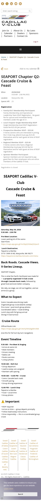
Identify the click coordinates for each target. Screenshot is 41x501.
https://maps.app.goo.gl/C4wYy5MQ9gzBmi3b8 (20, 329)
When (3, 92)
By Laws (31, 30)
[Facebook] (2, 3)
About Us (18, 30)
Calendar (8, 33)
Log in (35, 41)
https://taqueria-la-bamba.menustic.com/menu (19, 256)
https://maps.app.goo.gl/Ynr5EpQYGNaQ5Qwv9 (20, 244)
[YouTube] (15, 3)
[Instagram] (20, 3)
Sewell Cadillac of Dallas (5, 443)
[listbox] (30, 68)
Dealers (21, 33)
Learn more (8, 489)
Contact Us (22, 36)
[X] (7, 3)
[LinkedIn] (11, 3)
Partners (8, 36)
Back (6, 69)
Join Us (5, 30)
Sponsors (33, 33)
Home (3, 57)
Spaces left (5, 101)
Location (4, 98)
